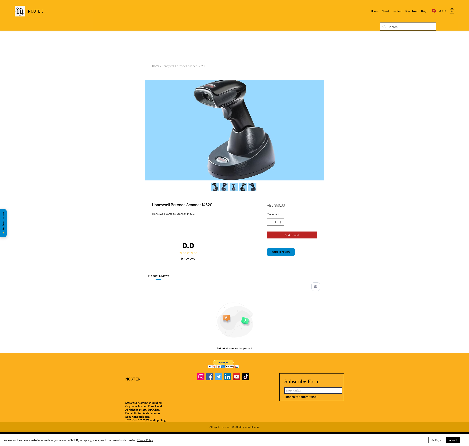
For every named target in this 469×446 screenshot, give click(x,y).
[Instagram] (200, 376)
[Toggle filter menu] (315, 286)
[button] (452, 11)
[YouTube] (236, 376)
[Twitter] (218, 376)
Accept (453, 440)
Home (156, 66)
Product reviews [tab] (158, 276)
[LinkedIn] (227, 376)
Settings (436, 440)
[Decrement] (269, 222)
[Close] (464, 440)
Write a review (281, 252)
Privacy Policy (145, 440)
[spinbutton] (275, 222)
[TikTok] (245, 376)
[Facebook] (209, 376)
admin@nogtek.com (137, 416)
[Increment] (280, 222)
